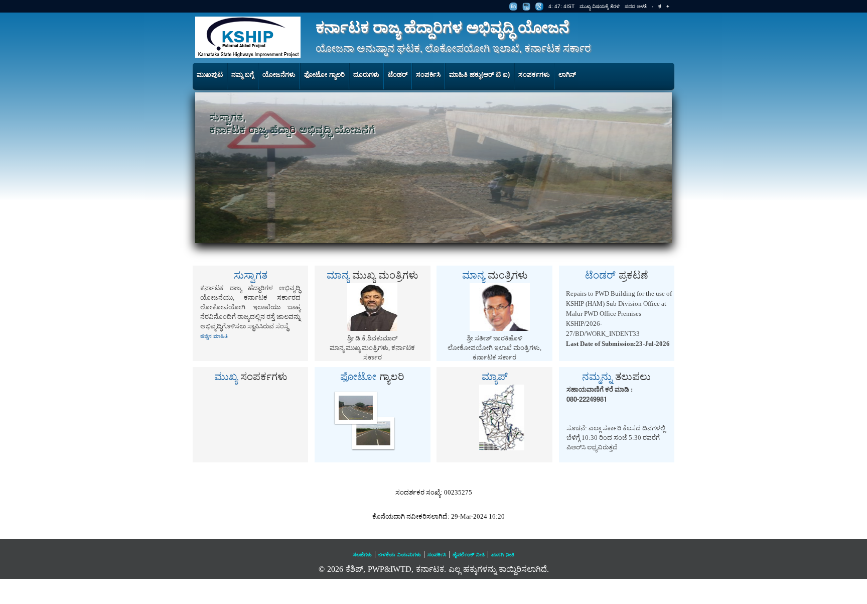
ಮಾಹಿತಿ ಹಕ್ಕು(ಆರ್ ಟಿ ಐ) (479, 74)
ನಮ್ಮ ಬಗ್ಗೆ (242, 74)
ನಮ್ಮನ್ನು (616, 376)
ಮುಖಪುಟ (210, 74)
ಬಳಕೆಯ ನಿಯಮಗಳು (399, 554)
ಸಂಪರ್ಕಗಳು (534, 74)
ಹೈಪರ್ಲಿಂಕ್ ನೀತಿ (469, 554)
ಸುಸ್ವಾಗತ (250, 274)
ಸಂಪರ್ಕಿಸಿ (428, 74)
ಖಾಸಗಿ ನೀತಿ (502, 554)
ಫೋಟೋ (372, 376)
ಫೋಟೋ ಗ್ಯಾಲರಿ (324, 74)
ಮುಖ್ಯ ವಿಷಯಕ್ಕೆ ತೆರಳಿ (600, 6)
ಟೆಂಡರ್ (397, 74)
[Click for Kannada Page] (513, 6)
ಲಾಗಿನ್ (567, 74)
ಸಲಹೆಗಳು (362, 554)
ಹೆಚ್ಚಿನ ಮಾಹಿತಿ (214, 336)
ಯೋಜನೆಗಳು (279, 74)
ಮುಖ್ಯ (250, 376)
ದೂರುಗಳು (366, 74)
